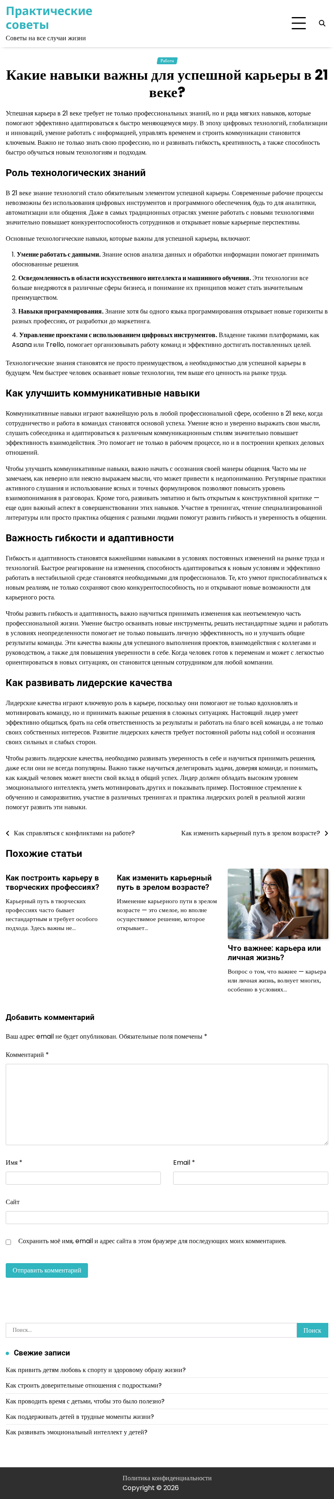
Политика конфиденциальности (167, 1478)
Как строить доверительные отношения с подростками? (84, 1385)
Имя (14, 1162)
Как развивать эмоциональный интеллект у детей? (76, 1432)
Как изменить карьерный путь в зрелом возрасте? (164, 882)
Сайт (13, 1202)
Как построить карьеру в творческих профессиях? (52, 882)
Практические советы (49, 17)
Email (184, 1162)
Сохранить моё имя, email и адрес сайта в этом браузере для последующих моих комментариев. (152, 1241)
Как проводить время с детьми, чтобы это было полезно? (85, 1401)
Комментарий (27, 1054)
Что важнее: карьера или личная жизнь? (274, 952)
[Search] (322, 23)
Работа (167, 61)
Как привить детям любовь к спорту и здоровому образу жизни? (96, 1370)
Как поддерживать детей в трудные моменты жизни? (80, 1416)
